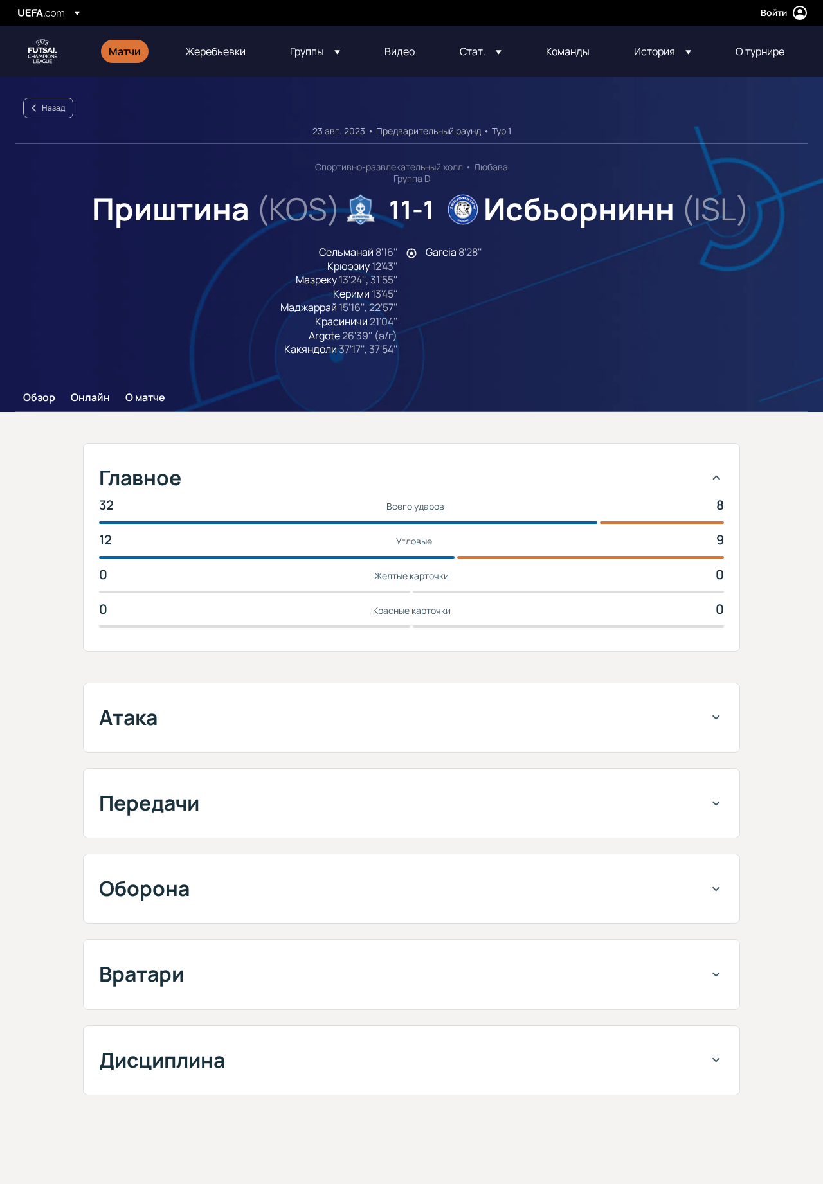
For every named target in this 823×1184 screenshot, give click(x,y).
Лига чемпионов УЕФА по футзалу (42, 51)
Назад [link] (53, 107)
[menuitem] (130, 51)
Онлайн (90, 398)
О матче (145, 398)
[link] (124, 51)
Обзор (39, 398)
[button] (315, 51)
